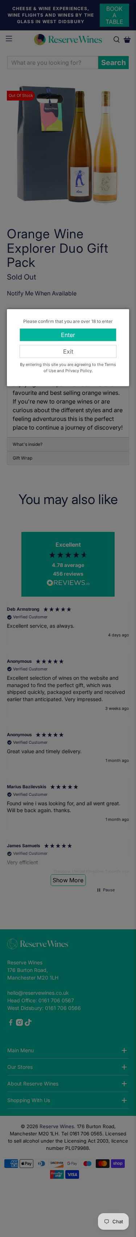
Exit (68, 351)
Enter (68, 334)
